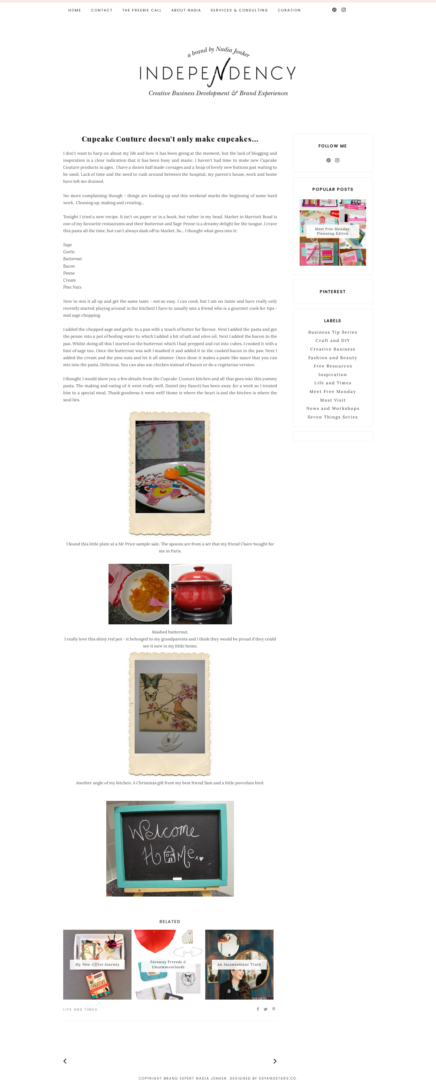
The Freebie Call (142, 10)
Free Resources (333, 366)
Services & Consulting (239, 10)
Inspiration (333, 374)
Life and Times (80, 1009)
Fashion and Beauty (332, 357)
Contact (102, 10)
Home (74, 10)
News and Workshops (333, 408)
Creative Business (333, 349)
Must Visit (333, 400)
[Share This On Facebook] (258, 1009)
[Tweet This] (266, 1009)
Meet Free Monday (333, 391)
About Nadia (186, 10)
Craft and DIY (333, 340)
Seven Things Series (333, 417)
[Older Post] (275, 1061)
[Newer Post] (65, 1061)
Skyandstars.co (277, 1078)
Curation (289, 10)
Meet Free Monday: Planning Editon (333, 231)
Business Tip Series (332, 332)
